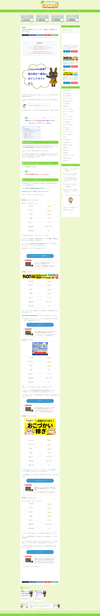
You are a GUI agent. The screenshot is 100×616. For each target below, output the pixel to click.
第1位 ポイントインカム (29, 132)
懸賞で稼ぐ (66, 150)
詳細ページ (67, 51)
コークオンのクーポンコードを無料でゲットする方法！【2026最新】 (71, 174)
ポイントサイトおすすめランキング (30, 131)
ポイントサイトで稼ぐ (68, 131)
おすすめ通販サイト (68, 95)
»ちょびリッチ (40, 551)
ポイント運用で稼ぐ (68, 134)
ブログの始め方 (67, 122)
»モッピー (40, 324)
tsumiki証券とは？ (26, 128)
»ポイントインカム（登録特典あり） (40, 255)
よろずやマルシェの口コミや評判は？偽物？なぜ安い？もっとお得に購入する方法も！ (71, 190)
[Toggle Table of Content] (38, 127)
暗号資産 (66, 152)
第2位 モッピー (28, 133)
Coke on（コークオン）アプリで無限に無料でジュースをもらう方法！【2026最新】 (71, 169)
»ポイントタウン (40, 480)
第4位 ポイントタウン (29, 136)
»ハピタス (40, 400)
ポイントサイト (67, 127)
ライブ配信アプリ (67, 139)
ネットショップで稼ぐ (68, 116)
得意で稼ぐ (66, 147)
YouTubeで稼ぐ (67, 93)
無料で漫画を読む (67, 158)
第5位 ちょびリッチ (29, 137)
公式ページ (74, 51)
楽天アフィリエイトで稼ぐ (69, 155)
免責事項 (34, 614)
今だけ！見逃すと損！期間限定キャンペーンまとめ (41, 47)
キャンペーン (66, 114)
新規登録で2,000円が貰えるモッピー (40, 49)
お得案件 (66, 106)
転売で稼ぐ (66, 160)
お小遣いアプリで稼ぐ (68, 98)
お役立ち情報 (66, 103)
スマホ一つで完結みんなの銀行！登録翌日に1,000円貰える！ (41, 53)
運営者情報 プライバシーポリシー (26, 614)
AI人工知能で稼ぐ (67, 90)
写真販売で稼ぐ (67, 142)
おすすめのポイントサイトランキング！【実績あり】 (40, 123)
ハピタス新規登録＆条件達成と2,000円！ (40, 51)
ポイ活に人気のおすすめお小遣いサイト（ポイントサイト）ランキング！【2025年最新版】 (71, 185)
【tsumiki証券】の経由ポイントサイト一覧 (31, 130)
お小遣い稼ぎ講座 (67, 101)
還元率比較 (23, 27)
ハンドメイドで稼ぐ (68, 119)
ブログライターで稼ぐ (68, 124)
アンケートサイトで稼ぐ (69, 111)
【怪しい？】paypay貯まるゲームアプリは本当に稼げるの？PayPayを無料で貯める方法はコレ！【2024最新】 (70, 179)
